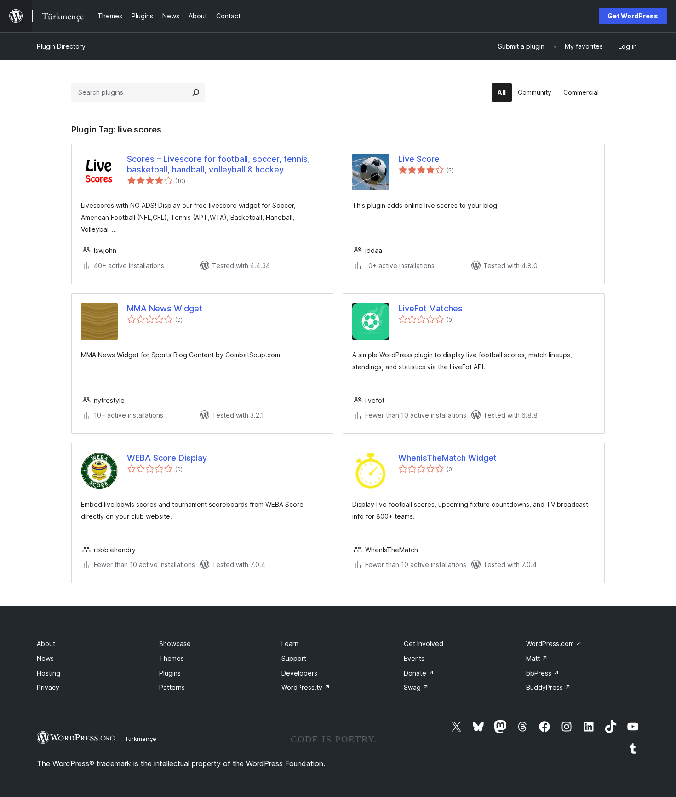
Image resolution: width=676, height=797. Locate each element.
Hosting (48, 673)
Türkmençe (140, 738)
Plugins (170, 673)
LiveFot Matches (430, 308)
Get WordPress (632, 16)
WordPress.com (554, 644)
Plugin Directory (61, 46)
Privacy (48, 687)
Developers (299, 673)
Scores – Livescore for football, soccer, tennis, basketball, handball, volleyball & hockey (218, 164)
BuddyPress (548, 687)
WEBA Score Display (167, 458)
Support (293, 658)
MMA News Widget (164, 308)
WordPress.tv (305, 687)
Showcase (175, 644)
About (46, 644)
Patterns (172, 687)
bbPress (542, 673)
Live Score (419, 159)
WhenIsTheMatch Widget (447, 458)
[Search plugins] (196, 92)
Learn (289, 644)
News (45, 658)
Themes (171, 658)
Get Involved (423, 644)
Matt (537, 658)
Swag (416, 687)
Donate (419, 673)
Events (414, 658)
